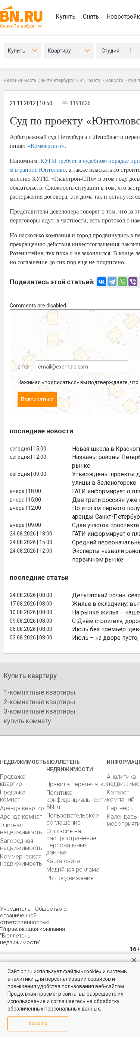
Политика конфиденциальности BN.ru (76, 799)
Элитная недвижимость (21, 829)
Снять (91, 16)
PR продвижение (70, 878)
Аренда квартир (22, 808)
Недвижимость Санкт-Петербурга (39, 80)
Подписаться (37, 399)
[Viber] (132, 281)
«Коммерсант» (46, 145)
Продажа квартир (12, 780)
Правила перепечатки (76, 784)
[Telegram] (112, 281)
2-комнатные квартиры (39, 702)
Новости (114, 80)
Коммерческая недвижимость (21, 860)
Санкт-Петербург (17, 26)
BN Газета (90, 80)
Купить (65, 16)
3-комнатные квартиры (39, 711)
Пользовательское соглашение (72, 819)
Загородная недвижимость (21, 844)
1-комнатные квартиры (39, 692)
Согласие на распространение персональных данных (71, 842)
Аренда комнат (21, 816)
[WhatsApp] (122, 281)
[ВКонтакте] (101, 281)
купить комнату (27, 721)
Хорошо (37, 1023)
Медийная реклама (72, 869)
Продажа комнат (12, 796)
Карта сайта (63, 860)
